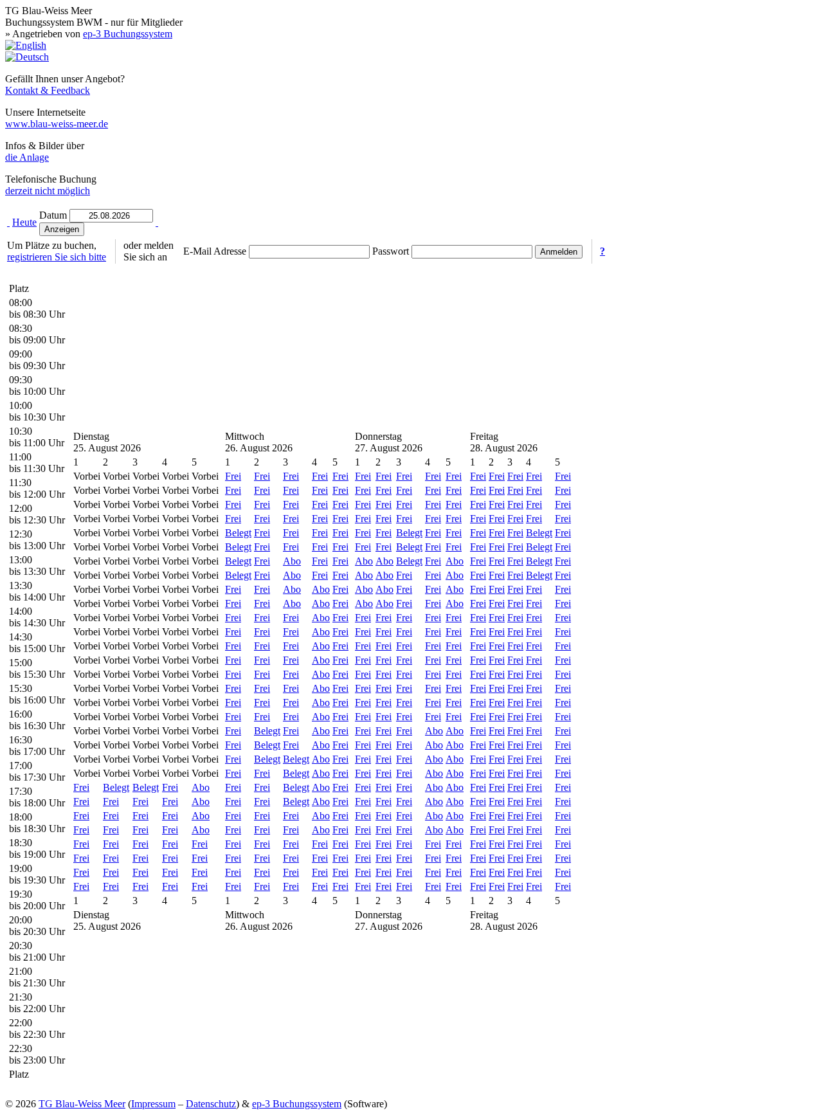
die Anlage (27, 157)
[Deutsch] (27, 56)
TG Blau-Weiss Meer (82, 1103)
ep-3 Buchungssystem (127, 33)
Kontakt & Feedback (47, 90)
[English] (25, 45)
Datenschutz (211, 1103)
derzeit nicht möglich (47, 190)
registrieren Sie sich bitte (56, 256)
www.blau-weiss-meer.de (56, 123)
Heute (24, 222)
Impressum (153, 1103)
